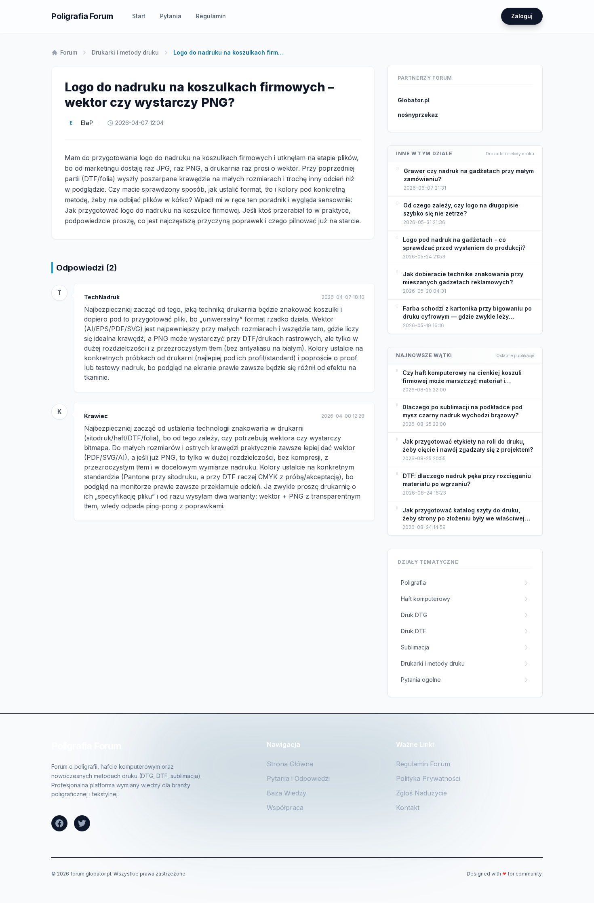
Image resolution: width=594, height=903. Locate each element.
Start (138, 16)
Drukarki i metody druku (125, 52)
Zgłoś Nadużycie (421, 793)
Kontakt (407, 808)
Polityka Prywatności (428, 778)
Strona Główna (290, 764)
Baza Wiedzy (286, 793)
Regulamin (211, 16)
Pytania (170, 16)
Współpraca (285, 808)
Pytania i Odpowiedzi (298, 778)
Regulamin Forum (423, 764)
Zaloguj (522, 16)
